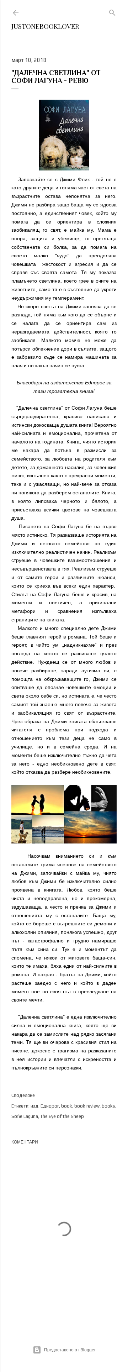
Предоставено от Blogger (70, 1349)
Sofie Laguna (24, 1116)
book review (87, 1106)
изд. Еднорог (45, 1106)
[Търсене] (112, 11)
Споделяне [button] (23, 1095)
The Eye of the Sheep (62, 1116)
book (66, 1106)
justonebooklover (45, 26)
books (108, 1106)
